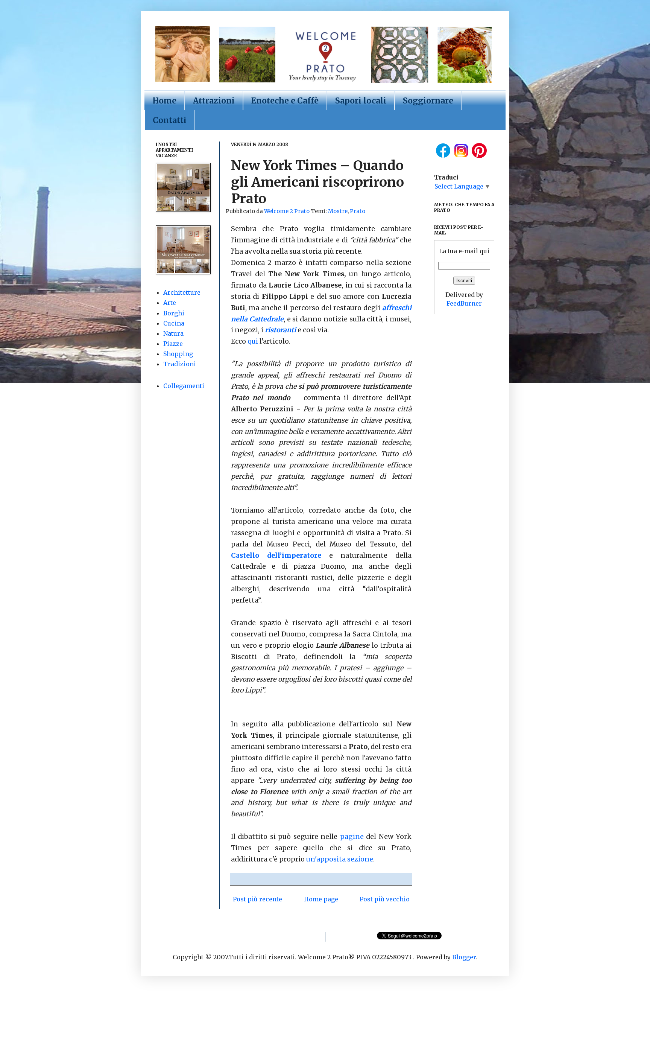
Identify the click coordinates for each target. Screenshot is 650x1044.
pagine (353, 836)
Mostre (338, 211)
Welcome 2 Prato (287, 211)
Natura (173, 333)
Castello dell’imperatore (276, 555)
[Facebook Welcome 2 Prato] (443, 157)
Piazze (173, 343)
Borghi (173, 313)
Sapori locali (360, 101)
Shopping (178, 354)
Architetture (181, 292)
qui (253, 341)
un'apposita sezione (339, 859)
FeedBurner (464, 303)
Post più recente (257, 899)
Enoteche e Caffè (285, 101)
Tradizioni (179, 364)
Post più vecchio (385, 899)
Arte (169, 302)
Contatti (170, 120)
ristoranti (280, 330)
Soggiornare (428, 101)
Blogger (464, 957)
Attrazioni (214, 101)
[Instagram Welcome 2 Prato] (461, 157)
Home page (321, 899)
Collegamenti (183, 386)
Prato (357, 211)
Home (164, 101)
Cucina (173, 323)
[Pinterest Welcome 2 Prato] (479, 157)
